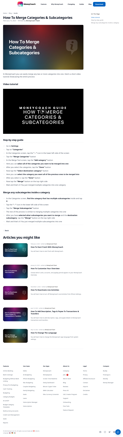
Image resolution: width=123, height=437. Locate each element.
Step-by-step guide (97, 20)
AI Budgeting (27, 375)
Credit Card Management (11, 415)
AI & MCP (6, 401)
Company (66, 371)
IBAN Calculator (48, 390)
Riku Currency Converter (51, 394)
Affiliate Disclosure (89, 379)
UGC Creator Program (70, 394)
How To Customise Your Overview (45, 268)
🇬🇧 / (10, 433)
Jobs (65, 375)
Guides (81, 4)
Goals (5, 419)
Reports (5, 423)
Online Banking (8, 371)
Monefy (105, 379)
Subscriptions (27, 406)
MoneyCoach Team (33, 21)
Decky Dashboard (48, 382)
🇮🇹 (14, 433)
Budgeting (6, 393)
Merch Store (67, 379)
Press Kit (66, 390)
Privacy (85, 375)
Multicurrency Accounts (10, 411)
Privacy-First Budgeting (10, 385)
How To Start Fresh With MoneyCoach (47, 247)
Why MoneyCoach (57, 4)
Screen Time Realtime (50, 379)
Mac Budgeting (28, 382)
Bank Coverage (8, 375)
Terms (85, 371)
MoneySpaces (47, 375)
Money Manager (108, 382)
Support (65, 398)
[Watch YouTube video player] (43, 111)
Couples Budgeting (29, 386)
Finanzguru (106, 375)
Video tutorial (95, 17)
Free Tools (66, 406)
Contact (85, 382)
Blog (90, 4)
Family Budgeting (28, 390)
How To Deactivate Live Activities (45, 290)
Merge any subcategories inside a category (105, 23)
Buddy (105, 371)
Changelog (71, 4)
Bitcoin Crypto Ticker (49, 386)
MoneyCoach (47, 371)
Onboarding (67, 402)
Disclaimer (86, 390)
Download (99, 4)
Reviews (65, 386)
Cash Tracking (7, 389)
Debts (25, 371)
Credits (85, 394)
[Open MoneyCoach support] (118, 432)
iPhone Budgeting (29, 379)
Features (44, 4)
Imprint (85, 386)
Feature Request (68, 410)
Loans (25, 398)
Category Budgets (9, 397)
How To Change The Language (44, 333)
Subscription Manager (30, 402)
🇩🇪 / (13, 433)
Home (5, 13)
